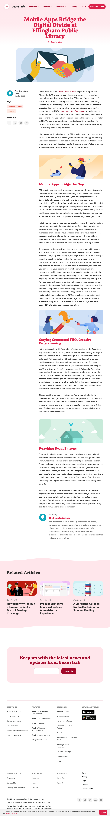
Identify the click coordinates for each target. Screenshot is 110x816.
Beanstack (11, 778)
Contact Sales (87, 788)
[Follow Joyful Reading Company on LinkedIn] (95, 799)
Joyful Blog (61, 778)
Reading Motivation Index (41, 718)
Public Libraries (13, 716)
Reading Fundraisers (39, 723)
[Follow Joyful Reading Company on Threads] (90, 799)
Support (60, 783)
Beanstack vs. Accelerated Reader (67, 739)
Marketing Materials (64, 721)
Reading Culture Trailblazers (63, 746)
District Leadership (14, 735)
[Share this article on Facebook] (9, 123)
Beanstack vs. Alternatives (66, 733)
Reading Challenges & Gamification (40, 712)
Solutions (33, 6)
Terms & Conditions (30, 802)
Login (84, 781)
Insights (11, 111)
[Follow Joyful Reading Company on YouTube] (101, 799)
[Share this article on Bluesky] (20, 123)
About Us (35, 778)
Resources (60, 6)
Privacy (9, 802)
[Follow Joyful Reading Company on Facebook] (79, 799)
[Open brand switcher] (6, 6)
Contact (85, 784)
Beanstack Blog (63, 711)
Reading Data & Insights (41, 735)
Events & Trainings (64, 752)
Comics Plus (11, 783)
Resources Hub (63, 716)
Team (34, 783)
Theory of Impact (44, 802)
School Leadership (14, 721)
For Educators (12, 726)
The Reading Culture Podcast (65, 727)
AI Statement (17, 802)
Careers (35, 788)
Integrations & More (39, 740)
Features (46, 6)
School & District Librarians (17, 730)
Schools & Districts (14, 711)
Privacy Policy (11, 813)
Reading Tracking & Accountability (39, 729)
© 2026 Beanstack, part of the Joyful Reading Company (26, 799)
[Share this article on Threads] (26, 123)
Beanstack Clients (15, 106)
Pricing (84, 777)
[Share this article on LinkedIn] (15, 123)
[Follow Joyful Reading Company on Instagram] (84, 799)
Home (84, 773)
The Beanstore (62, 756)
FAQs (59, 761)
